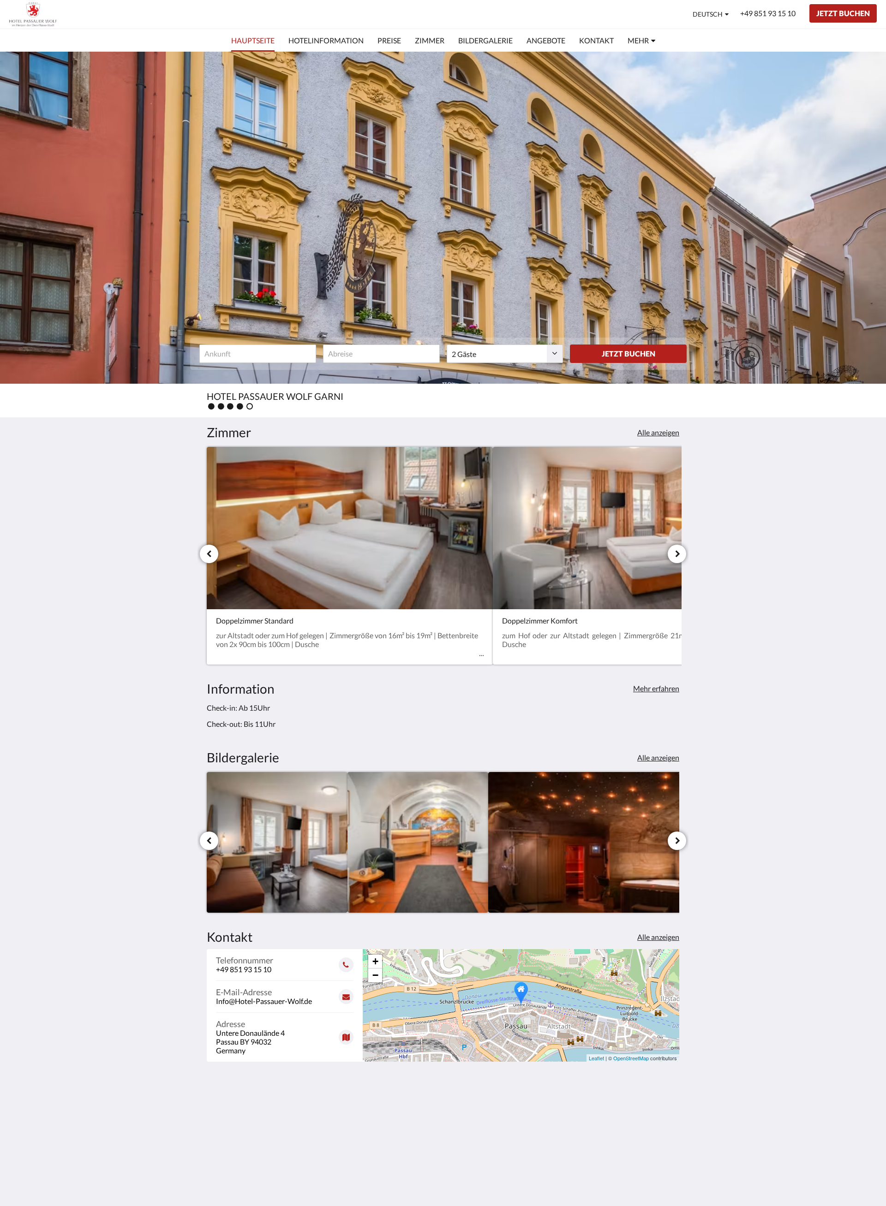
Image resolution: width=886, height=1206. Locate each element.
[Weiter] (677, 554)
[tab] (402, 1093)
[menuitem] (253, 40)
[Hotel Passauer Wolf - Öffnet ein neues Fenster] (670, 1114)
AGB (375, 1109)
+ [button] (375, 961)
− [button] (375, 975)
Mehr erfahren (656, 688)
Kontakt (380, 1124)
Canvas (667, 1179)
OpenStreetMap (631, 1058)
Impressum (385, 1116)
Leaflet (596, 1058)
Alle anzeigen (658, 432)
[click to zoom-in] (277, 842)
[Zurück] (209, 554)
